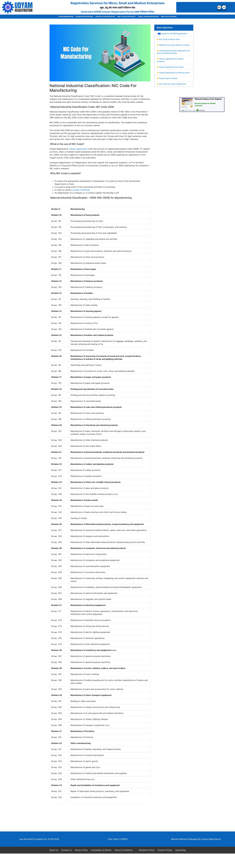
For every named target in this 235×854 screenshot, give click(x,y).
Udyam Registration (65, 16)
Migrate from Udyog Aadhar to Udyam (174, 45)
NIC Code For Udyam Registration (172, 84)
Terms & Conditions (123, 850)
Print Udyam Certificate (126, 16)
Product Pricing (165, 850)
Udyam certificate (81, 190)
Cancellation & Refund (101, 850)
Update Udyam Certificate (105, 16)
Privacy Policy (81, 850)
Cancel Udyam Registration (148, 16)
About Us (53, 850)
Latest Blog (180, 850)
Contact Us (66, 850)
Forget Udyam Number (168, 78)
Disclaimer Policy (147, 850)
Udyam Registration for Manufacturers (174, 73)
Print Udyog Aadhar (168, 16)
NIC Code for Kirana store (169, 39)
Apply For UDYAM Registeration (174, 33)
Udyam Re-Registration (84, 16)
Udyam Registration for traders (171, 67)
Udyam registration (78, 149)
